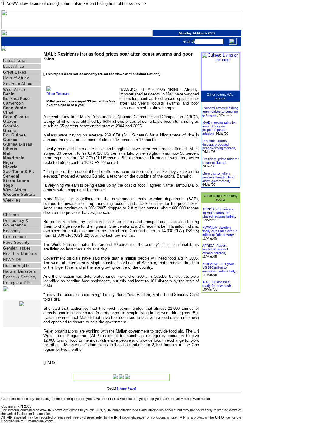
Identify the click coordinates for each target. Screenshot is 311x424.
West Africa (14, 89)
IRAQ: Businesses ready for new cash (216, 284)
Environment (15, 236)
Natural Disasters (19, 271)
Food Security (16, 242)
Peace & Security (19, 277)
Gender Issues (17, 248)
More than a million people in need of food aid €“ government (218, 177)
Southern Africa (17, 83)
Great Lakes (14, 72)
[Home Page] (126, 388)
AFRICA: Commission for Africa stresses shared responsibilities (218, 212)
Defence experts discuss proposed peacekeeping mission (218, 144)
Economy (12, 231)
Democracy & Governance (16, 222)
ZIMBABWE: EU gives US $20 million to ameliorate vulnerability (218, 267)
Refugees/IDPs (17, 283)
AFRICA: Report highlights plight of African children (215, 249)
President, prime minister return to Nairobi (220, 160)
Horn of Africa (16, 78)
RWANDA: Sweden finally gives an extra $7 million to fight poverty (219, 231)
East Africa (13, 66)
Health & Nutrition (20, 254)
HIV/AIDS (12, 259)
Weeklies (11, 200)
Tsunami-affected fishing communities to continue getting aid (220, 111)
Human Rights (16, 265)
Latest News (15, 60)
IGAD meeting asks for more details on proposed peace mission (219, 128)
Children (11, 214)
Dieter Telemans (58, 93)
